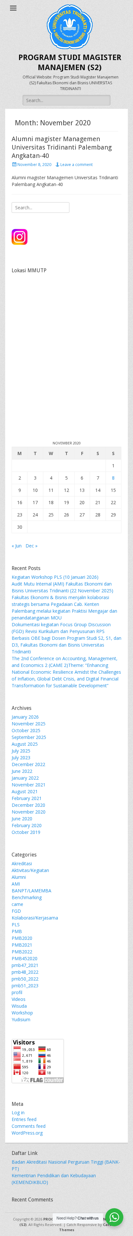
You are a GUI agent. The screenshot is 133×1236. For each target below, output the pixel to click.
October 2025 (26, 730)
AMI (16, 884)
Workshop (22, 1013)
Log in (18, 1112)
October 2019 (26, 832)
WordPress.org (27, 1133)
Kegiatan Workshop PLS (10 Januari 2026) (55, 577)
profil (17, 992)
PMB (17, 931)
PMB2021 (22, 945)
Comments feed (29, 1126)
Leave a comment (76, 164)
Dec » (31, 546)
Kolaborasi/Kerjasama (35, 918)
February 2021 (27, 798)
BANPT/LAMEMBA (31, 891)
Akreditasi (22, 863)
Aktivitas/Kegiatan (30, 870)
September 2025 (29, 737)
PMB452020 (24, 958)
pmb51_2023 (25, 985)
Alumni (19, 877)
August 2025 (25, 744)
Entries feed (24, 1119)
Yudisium (21, 1019)
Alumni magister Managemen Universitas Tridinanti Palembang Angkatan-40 (62, 147)
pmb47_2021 (25, 965)
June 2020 (22, 818)
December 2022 (28, 764)
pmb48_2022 (25, 972)
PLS (16, 924)
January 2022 (25, 778)
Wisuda (19, 1006)
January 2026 (25, 717)
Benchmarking (27, 897)
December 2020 (28, 805)
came (17, 904)
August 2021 (25, 791)
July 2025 (21, 751)
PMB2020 (22, 938)
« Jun (17, 546)
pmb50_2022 (25, 979)
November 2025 (29, 724)
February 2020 (27, 825)
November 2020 (29, 812)
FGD (16, 911)
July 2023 (21, 757)
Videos (19, 999)
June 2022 (22, 771)
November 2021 (29, 785)
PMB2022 (22, 952)
